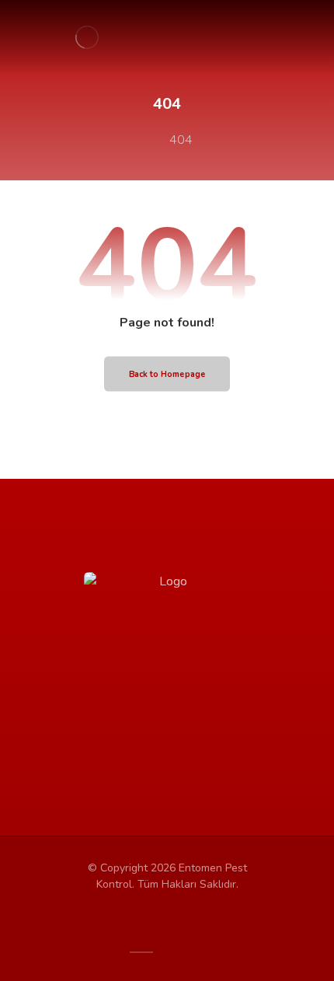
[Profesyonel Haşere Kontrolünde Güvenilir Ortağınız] (87, 37)
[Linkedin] (213, 750)
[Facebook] (120, 750)
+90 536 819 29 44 (198, 623)
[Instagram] (182, 750)
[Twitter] (151, 750)
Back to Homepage (167, 373)
